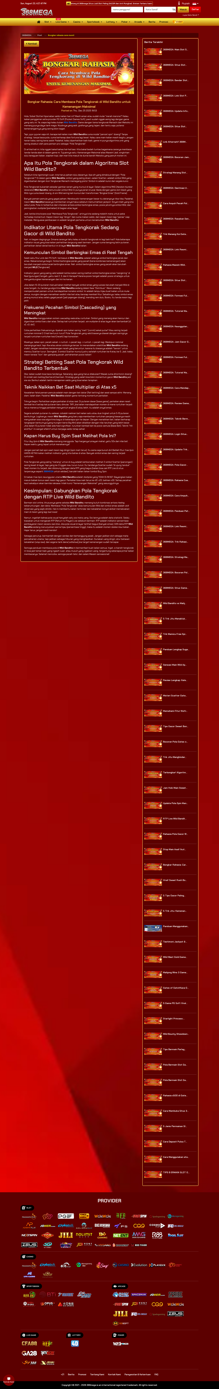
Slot (46, 21)
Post (39, 35)
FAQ (156, 1374)
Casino (76, 21)
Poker (124, 21)
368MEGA (26, 35)
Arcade (138, 21)
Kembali (32, 43)
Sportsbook (93, 21)
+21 (62, 1374)
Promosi (163, 21)
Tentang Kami (97, 1374)
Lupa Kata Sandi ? (190, 15)
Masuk (183, 9)
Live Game (61, 21)
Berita (152, 21)
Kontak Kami (114, 1374)
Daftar (195, 9)
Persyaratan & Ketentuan (138, 1374)
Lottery (110, 21)
